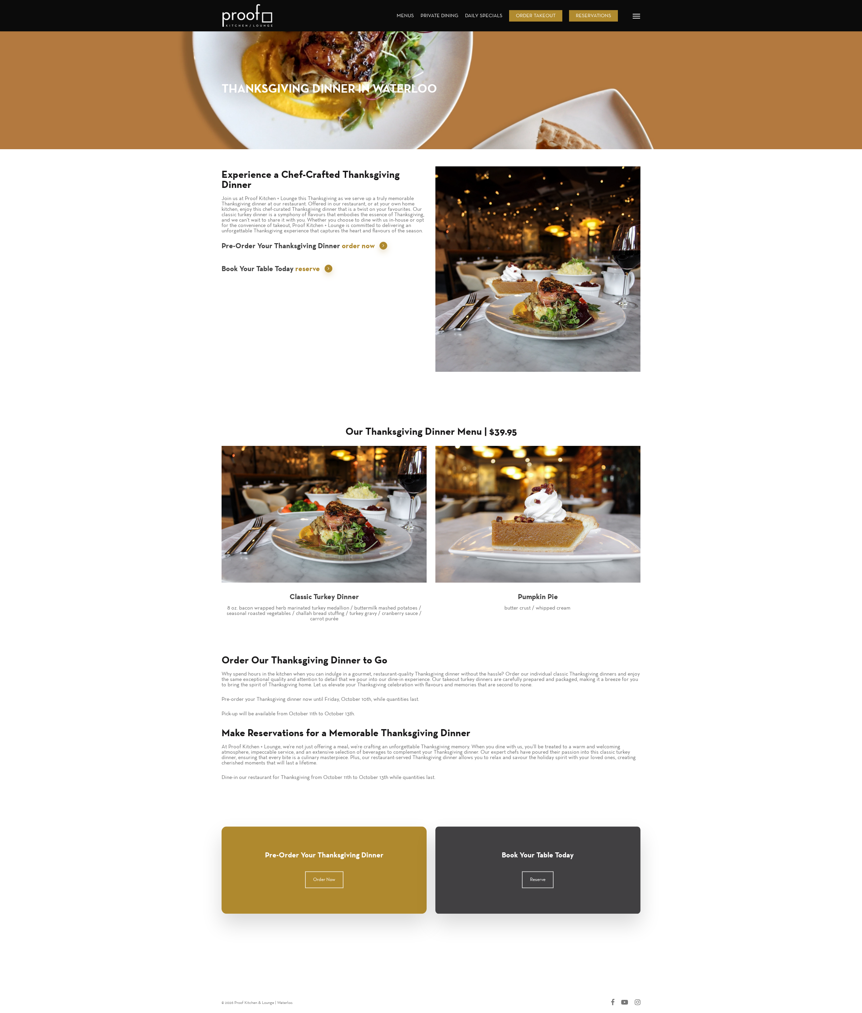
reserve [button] (307, 268)
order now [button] (358, 246)
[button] (637, 15)
